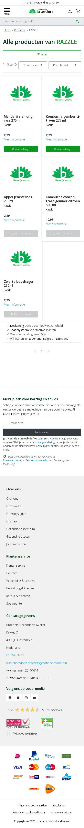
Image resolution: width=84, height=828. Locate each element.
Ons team (12, 521)
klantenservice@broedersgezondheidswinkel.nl (36, 663)
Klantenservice (15, 565)
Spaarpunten (14, 603)
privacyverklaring (45, 442)
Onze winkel (14, 506)
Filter (42, 54)
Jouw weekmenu (17, 544)
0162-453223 (15, 655)
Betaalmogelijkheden (20, 588)
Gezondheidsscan (18, 536)
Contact (11, 573)
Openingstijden (16, 514)
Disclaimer (59, 805)
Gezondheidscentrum (20, 529)
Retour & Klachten (18, 596)
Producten (19, 30)
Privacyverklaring (12, 460)
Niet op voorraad (21, 233)
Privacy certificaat (61, 812)
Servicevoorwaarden (37, 460)
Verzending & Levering (20, 581)
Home (7, 30)
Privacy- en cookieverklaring (29, 812)
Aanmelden (41, 432)
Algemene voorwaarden (33, 805)
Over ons (12, 498)
